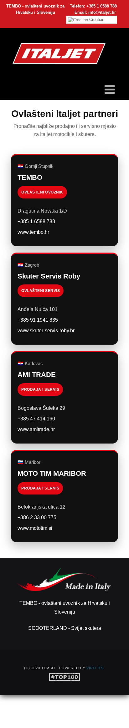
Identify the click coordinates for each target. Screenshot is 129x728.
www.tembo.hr (33, 232)
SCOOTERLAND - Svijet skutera (64, 628)
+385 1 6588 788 (36, 221)
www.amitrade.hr (36, 429)
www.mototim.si (35, 528)
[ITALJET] (59, 53)
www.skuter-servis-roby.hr (46, 330)
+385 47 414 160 (36, 418)
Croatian (96, 19)
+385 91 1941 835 (38, 320)
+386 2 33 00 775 (37, 517)
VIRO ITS (95, 668)
